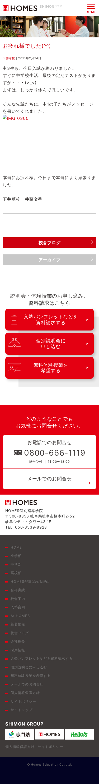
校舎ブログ (20, 633)
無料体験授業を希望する (31, 675)
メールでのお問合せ (49, 478)
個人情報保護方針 (25, 693)
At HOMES (20, 616)
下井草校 (9, 58)
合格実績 (18, 590)
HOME (16, 547)
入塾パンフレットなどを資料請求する (42, 658)
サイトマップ (21, 710)
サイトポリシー (23, 701)
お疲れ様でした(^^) (27, 46)
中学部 (16, 564)
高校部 (16, 573)
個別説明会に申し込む (29, 667)
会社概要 (18, 641)
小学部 (16, 556)
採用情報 (18, 650)
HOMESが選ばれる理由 (30, 581)
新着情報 (18, 624)
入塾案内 (18, 607)
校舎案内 (18, 598)
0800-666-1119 (54, 452)
